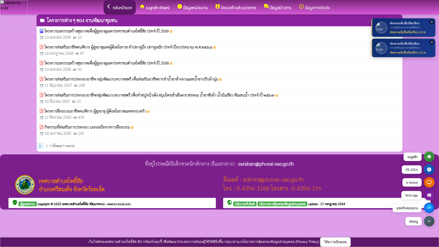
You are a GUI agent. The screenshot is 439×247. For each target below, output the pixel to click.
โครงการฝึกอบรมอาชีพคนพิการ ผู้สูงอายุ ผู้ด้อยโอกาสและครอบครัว (97, 110)
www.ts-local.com (119, 204)
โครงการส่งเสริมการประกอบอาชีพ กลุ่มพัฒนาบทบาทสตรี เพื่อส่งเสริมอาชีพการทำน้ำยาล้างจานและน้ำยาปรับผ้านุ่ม (133, 78)
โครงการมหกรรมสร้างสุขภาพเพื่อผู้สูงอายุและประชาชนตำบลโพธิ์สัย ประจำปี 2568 (109, 62)
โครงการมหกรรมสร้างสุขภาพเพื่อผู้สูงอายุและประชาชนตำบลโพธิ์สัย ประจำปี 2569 (109, 30)
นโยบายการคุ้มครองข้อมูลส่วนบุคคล (282, 204)
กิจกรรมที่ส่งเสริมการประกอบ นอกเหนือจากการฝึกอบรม (89, 126)
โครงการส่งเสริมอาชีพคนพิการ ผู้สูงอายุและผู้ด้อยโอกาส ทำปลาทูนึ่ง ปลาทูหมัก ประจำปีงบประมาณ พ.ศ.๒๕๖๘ (130, 46)
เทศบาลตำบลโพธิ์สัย (75, 204)
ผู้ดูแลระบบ (27, 204)
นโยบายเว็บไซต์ (245, 204)
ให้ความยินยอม (335, 242)
